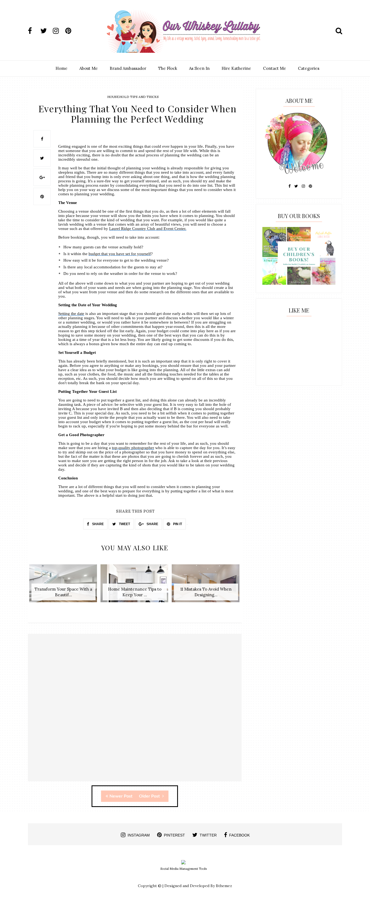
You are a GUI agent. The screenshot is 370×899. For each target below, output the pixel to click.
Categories (308, 68)
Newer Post (120, 796)
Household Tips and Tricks (133, 97)
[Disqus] (134, 712)
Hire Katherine (236, 68)
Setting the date (71, 313)
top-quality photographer (133, 448)
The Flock (167, 68)
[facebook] (33, 31)
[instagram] (58, 31)
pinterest (174, 835)
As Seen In (199, 68)
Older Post (150, 796)
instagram (139, 835)
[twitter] (46, 31)
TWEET (124, 524)
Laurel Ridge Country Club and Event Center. (147, 228)
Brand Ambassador (128, 68)
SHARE (97, 524)
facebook (239, 835)
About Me (88, 68)
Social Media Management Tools (183, 869)
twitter (208, 835)
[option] (63, 586)
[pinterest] (71, 31)
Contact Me (274, 68)
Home (61, 68)
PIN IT (177, 524)
